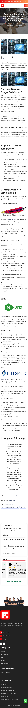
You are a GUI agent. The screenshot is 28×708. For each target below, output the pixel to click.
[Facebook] (23, 2)
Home (3, 23)
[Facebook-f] (1, 644)
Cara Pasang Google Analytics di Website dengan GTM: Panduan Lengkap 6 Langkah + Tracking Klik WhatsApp (13, 547)
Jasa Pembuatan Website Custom (9, 699)
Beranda (3, 651)
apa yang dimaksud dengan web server (10, 507)
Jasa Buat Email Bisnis (6, 687)
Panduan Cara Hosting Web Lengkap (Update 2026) (13, 540)
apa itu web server (9, 504)
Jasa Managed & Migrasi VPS (8, 693)
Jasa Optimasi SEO (5, 696)
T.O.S (2, 675)
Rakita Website (11, 500)
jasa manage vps (15, 495)
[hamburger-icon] (20, 5)
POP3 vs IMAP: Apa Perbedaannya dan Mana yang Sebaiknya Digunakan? (13, 553)
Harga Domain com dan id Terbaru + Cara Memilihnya (12, 534)
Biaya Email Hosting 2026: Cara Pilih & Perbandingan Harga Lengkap (12, 529)
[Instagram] (25, 2)
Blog (6, 23)
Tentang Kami (4, 654)
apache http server (12, 219)
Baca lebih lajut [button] (7, 575)
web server (23, 507)
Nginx (2, 316)
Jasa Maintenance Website (7, 690)
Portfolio (3, 660)
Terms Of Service (5, 672)
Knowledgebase (5, 663)
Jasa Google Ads (5, 684)
